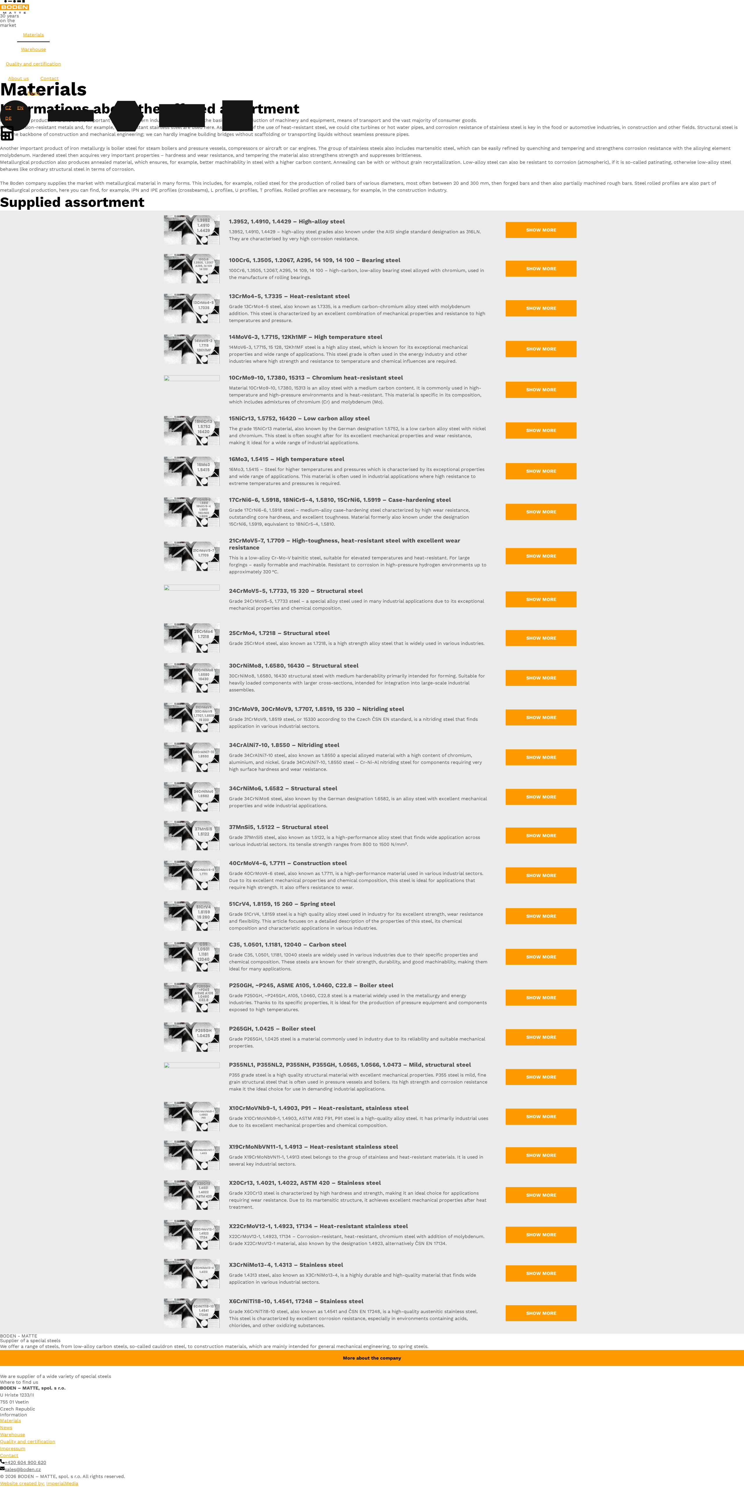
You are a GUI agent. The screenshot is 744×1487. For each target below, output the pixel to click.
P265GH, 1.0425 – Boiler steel (272, 1028)
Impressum (12, 1448)
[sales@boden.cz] (2, 1468)
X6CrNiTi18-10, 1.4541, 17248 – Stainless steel (296, 1301)
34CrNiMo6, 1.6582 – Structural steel (283, 788)
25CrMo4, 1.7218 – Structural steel (279, 632)
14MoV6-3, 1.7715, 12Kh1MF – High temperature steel (305, 336)
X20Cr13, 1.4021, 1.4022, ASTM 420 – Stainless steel (305, 1182)
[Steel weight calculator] (14, 133)
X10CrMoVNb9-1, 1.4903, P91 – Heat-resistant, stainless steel (319, 1107)
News (33, 93)
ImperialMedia (62, 1483)
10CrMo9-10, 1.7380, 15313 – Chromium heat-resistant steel (316, 377)
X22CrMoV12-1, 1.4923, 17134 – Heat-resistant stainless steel (318, 1226)
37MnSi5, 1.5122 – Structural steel (278, 826)
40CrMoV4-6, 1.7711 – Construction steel (288, 863)
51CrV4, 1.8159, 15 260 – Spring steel (282, 903)
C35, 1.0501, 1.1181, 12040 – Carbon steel (287, 944)
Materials (33, 35)
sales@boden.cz (23, 1469)
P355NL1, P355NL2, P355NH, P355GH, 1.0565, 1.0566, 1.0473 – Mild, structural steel (350, 1064)
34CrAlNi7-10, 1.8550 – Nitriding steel (284, 744)
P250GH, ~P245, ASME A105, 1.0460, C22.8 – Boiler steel (311, 985)
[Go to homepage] (14, 7)
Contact (49, 78)
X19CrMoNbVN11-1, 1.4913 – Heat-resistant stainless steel (313, 1146)
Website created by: (22, 1483)
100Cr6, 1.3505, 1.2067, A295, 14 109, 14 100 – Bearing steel (314, 260)
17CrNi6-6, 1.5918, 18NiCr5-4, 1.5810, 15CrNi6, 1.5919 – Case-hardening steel (340, 499)
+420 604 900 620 (25, 1462)
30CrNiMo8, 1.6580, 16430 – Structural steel (294, 665)
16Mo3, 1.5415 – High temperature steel (286, 459)
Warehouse (33, 49)
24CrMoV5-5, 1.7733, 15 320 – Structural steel (296, 590)
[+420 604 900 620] (2, 1461)
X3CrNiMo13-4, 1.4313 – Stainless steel (286, 1264)
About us (18, 78)
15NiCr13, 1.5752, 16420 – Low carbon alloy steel (299, 418)
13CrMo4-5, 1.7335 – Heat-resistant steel (289, 296)
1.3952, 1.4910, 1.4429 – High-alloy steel (287, 221)
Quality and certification (33, 64)
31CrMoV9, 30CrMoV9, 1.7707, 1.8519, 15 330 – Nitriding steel (316, 708)
